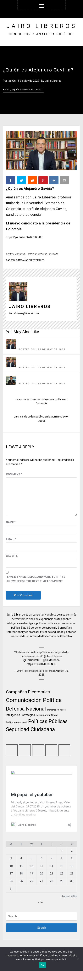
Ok (42, 965)
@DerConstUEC (32, 660)
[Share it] (54, 181)
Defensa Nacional (26, 709)
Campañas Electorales (30, 260)
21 (51, 873)
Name (11, 522)
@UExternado (51, 660)
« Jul (40, 902)
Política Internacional (16, 722)
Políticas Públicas (48, 721)
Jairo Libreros (41, 26)
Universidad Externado (43, 253)
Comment (14, 474)
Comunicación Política (34, 700)
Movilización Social (47, 715)
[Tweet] (22, 181)
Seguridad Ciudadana (30, 729)
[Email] (65, 181)
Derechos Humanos (56, 710)
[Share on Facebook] (11, 181)
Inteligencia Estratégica (20, 714)
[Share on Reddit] (33, 181)
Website (12, 555)
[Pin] (43, 181)
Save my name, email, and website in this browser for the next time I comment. (36, 579)
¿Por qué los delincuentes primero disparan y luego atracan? (45, 379)
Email (11, 539)
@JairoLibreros (53, 656)
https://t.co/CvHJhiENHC (41, 664)
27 (41, 881)
